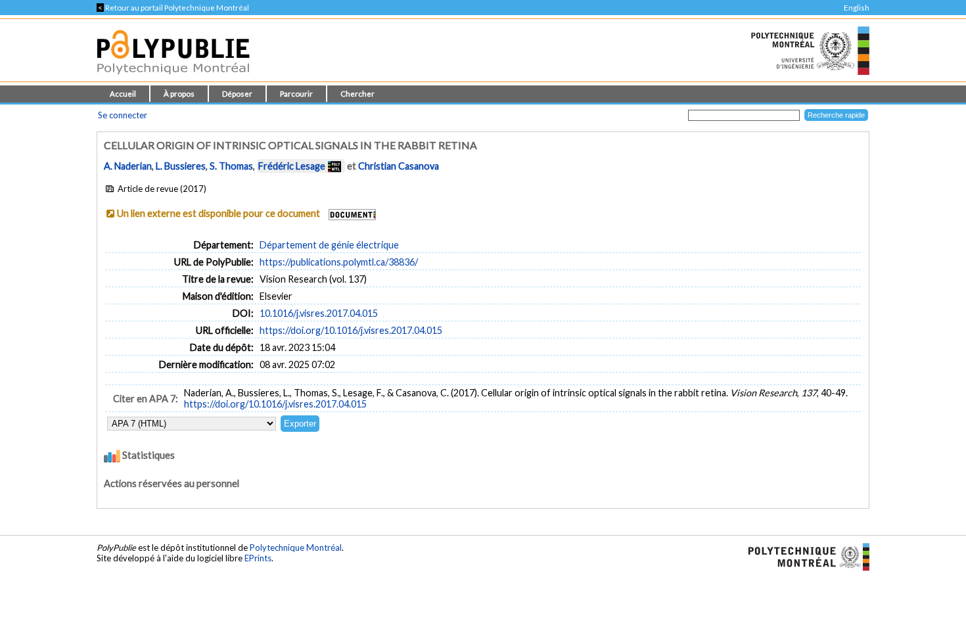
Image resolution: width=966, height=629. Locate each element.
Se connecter (122, 115)
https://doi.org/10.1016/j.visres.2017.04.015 (351, 330)
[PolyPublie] (173, 77)
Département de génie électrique (329, 244)
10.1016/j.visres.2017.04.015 (319, 313)
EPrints (257, 558)
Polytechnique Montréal (296, 547)
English (856, 7)
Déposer (237, 93)
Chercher (357, 93)
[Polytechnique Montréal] (803, 556)
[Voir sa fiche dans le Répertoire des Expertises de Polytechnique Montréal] (334, 166)
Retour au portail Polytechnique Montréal (173, 7)
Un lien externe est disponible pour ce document (218, 213)
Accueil (123, 93)
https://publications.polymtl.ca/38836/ (339, 262)
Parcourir (296, 93)
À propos (179, 93)
